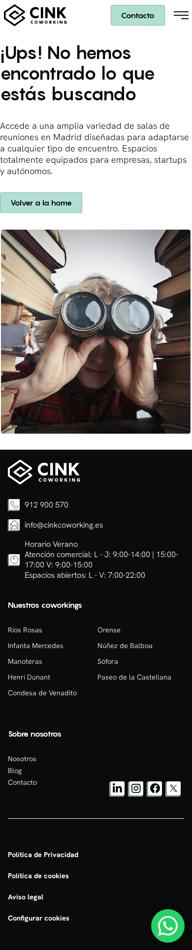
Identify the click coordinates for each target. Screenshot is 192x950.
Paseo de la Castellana (134, 677)
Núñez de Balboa (125, 645)
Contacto (138, 15)
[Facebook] (154, 794)
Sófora (107, 661)
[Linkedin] (117, 794)
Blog (15, 770)
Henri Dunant (29, 677)
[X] (173, 794)
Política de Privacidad (43, 854)
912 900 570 (46, 505)
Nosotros (22, 758)
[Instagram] (136, 794)
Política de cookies (38, 875)
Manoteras (25, 661)
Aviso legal (25, 896)
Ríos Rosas (25, 629)
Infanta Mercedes (36, 645)
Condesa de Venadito (42, 692)
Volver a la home (41, 203)
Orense (109, 629)
